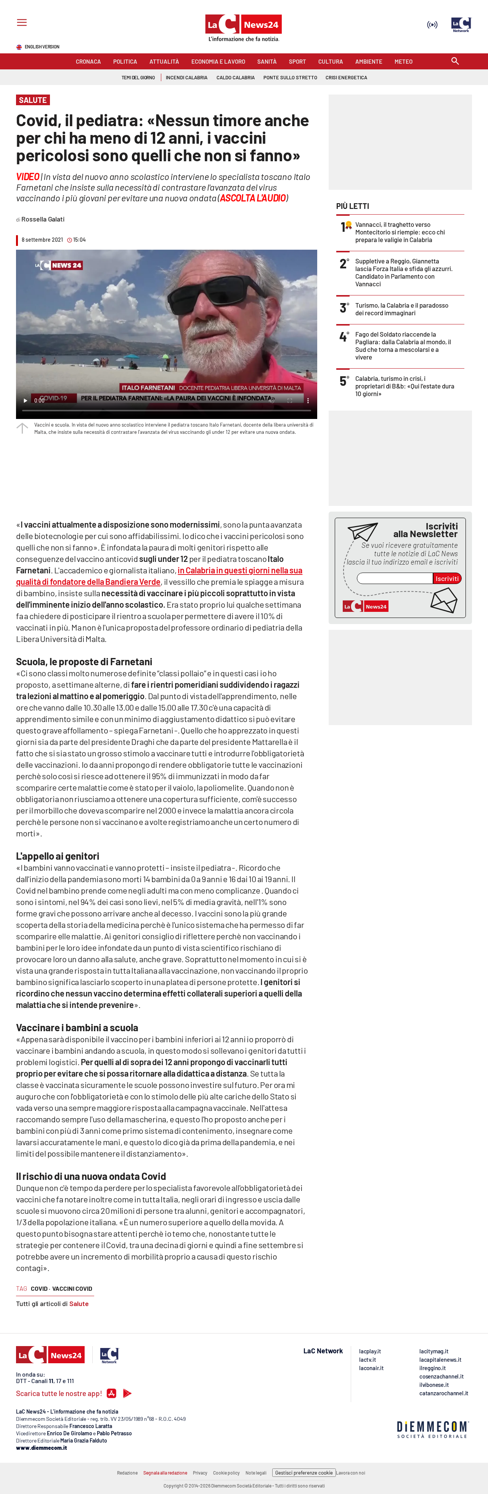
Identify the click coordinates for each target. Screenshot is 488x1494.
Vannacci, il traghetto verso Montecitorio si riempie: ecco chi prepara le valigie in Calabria (400, 231)
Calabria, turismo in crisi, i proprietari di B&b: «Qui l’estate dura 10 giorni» (404, 385)
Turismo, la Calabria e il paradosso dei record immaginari (401, 308)
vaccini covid (72, 1288)
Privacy (200, 1472)
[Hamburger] (20, 23)
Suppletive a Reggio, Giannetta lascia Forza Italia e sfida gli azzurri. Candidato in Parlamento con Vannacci (404, 272)
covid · (40, 1288)
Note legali (256, 1472)
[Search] (455, 61)
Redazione (127, 1472)
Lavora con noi (350, 1472)
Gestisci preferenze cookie (304, 1473)
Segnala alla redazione (165, 1472)
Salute (79, 1303)
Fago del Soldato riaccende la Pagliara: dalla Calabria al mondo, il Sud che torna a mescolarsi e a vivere (403, 345)
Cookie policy (226, 1472)
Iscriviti (447, 578)
